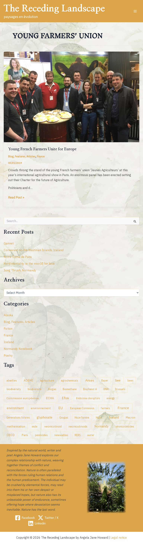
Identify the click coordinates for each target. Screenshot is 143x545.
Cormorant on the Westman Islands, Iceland (33, 250)
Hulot (99, 417)
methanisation (16, 426)
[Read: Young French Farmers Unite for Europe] (71, 96)
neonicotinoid (53, 426)
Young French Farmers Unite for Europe (42, 149)
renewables (61, 435)
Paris (25, 435)
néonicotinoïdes (125, 426)
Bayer (104, 380)
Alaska (8, 315)
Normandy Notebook (18, 349)
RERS (78, 435)
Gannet (9, 243)
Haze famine (82, 417)
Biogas (52, 389)
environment (15, 408)
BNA (106, 389)
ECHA (50, 398)
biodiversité (35, 389)
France (41, 156)
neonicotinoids (78, 426)
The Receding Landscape (54, 8)
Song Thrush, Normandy (20, 270)
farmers (105, 408)
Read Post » (16, 197)
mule (34, 426)
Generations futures (18, 417)
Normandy (101, 426)
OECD (11, 435)
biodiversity (14, 389)
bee (117, 380)
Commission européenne (23, 398)
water (90, 435)
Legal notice (118, 537)
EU (60, 408)
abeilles (12, 380)
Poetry (8, 355)
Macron (130, 417)
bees (130, 380)
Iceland (9, 342)
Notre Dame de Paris (18, 257)
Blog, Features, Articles (22, 156)
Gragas (63, 417)
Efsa (65, 398)
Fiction (8, 328)
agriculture (47, 380)
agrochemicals (69, 380)
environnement (41, 408)
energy (111, 398)
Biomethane (70, 389)
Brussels (120, 389)
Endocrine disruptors (88, 398)
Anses (89, 380)
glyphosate (44, 417)
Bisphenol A (90, 389)
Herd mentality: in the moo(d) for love (29, 263)
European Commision (82, 408)
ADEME (28, 380)
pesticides (41, 435)
